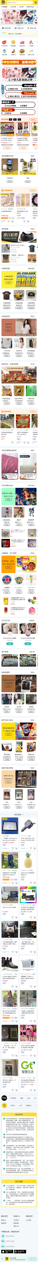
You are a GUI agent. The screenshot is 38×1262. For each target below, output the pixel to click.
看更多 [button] (8, 330)
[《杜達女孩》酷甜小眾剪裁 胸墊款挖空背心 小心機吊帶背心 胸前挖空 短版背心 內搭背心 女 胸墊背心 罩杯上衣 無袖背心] (33, 625)
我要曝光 (33, 119)
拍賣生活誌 (30, 7)
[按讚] (16, 471)
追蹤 (9, 644)
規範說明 (22, 1149)
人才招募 (28, 1220)
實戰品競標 (31, 268)
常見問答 (16, 1220)
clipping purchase (12, 221)
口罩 (20, 1105)
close (3, 1259)
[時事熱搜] (10, 70)
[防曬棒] (28, 104)
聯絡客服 (16, 1223)
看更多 (32, 156)
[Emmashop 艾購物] (10, 634)
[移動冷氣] (10, 87)
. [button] (8, 378)
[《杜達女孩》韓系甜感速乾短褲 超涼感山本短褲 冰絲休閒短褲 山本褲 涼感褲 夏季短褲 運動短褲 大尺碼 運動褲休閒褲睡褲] (25, 628)
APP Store (7, 1251)
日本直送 (13, 7)
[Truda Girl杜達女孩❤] (28, 634)
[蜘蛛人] (10, 95)
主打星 (21, 7)
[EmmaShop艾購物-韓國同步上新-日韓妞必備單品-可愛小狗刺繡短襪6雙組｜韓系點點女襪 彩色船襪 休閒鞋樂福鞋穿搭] (6, 628)
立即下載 (32, 1259)
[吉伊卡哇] (28, 95)
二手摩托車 (13, 1098)
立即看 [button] (8, 282)
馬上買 (32, 364)
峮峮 (21, 1098)
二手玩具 (12, 1105)
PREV (1, 171)
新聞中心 (3, 1220)
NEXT (36, 171)
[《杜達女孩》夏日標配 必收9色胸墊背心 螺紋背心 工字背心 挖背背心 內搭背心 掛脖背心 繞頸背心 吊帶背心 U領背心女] (33, 631)
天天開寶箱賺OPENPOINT (16, 33)
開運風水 (28, 1105)
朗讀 (35, 11)
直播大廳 (31, 652)
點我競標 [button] (7, 308)
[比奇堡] (28, 87)
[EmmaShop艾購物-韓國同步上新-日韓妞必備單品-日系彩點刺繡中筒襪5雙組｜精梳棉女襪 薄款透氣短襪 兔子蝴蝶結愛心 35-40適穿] (15, 631)
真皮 (28, 1098)
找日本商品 (31, 485)
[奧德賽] (28, 111)
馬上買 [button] (6, 403)
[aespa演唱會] (10, 104)
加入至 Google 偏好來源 (35, 15)
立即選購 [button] (7, 759)
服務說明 (3, 1223)
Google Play (20, 1251)
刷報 (3, 1098)
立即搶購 (7, 148)
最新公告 (16, 1226)
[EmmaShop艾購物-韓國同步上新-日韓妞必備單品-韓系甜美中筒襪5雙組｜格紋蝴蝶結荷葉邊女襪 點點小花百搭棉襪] (15, 625)
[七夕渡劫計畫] (19, 16)
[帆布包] (10, 111)
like (9, 221)
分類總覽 (4, 7)
